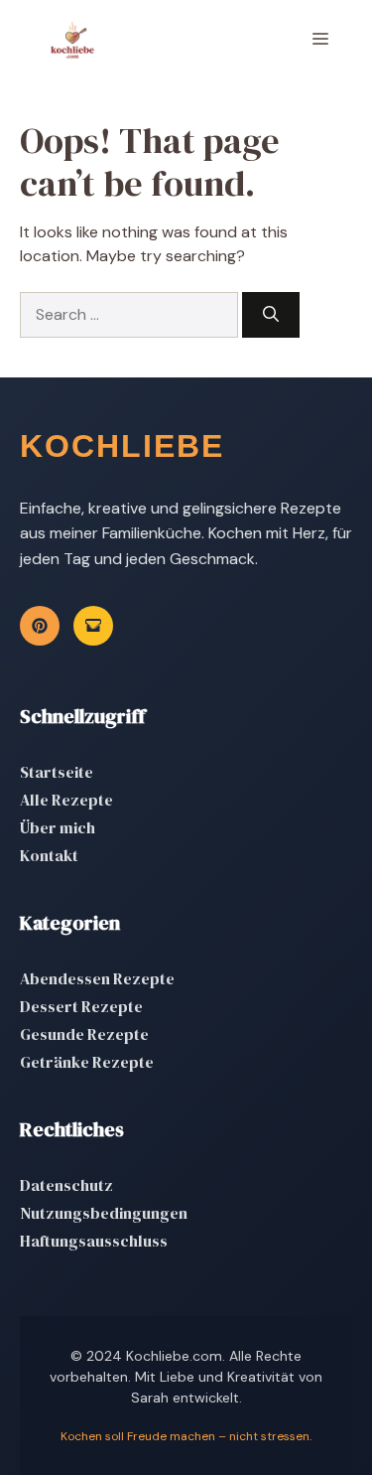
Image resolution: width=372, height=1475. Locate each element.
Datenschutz (66, 1185)
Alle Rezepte (66, 800)
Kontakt (49, 855)
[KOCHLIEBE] (72, 40)
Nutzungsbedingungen (103, 1213)
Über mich (57, 827)
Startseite (56, 772)
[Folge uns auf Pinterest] (40, 626)
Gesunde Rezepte (84, 1034)
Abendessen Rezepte (97, 978)
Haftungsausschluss (94, 1241)
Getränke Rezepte (87, 1062)
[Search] (271, 315)
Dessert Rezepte (81, 1006)
